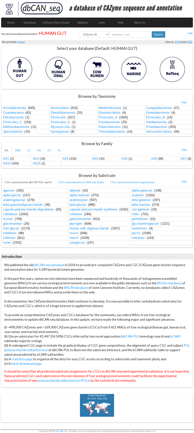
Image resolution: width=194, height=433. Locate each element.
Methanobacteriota (16, 127)
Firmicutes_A (108, 117)
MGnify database (169, 283)
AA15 (36, 163)
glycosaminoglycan (146, 223)
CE (29, 150)
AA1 (6, 158)
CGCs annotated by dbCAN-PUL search (28, 182)
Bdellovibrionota (110, 108)
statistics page (22, 359)
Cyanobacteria (13, 112)
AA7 (183, 158)
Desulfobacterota (63, 112)
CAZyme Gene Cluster (56, 22)
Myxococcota (61, 127)
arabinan (138, 195)
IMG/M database (76, 288)
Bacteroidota (60, 108)
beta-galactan (142, 200)
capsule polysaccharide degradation (29, 209)
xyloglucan (78, 242)
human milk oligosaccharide (90, 228)
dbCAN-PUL (130, 336)
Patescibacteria (110, 127)
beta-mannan (141, 204)
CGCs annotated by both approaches (132, 182)
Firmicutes (59, 117)
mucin (74, 233)
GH (39, 150)
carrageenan (141, 209)
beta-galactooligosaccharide (23, 204)
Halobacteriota (156, 122)
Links (102, 22)
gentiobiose (140, 219)
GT (49, 150)
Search (158, 34)
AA (6, 150)
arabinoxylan (79, 200)
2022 (189, 41)
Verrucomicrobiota (159, 131)
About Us (139, 22)
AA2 (36, 158)
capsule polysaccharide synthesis (94, 209)
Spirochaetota (13, 131)
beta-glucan (78, 204)
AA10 (7, 163)
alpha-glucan (12, 195)
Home (10, 22)
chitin (136, 214)
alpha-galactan (142, 190)
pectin (136, 233)
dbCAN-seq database (49, 265)
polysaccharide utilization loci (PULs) (64, 380)
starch (74, 238)
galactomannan (81, 219)
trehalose (139, 238)
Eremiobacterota (158, 112)
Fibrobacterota (13, 117)
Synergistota (60, 131)
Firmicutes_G (61, 122)
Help (120, 22)
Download (30, 22)
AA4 (95, 158)
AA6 (154, 158)
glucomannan (13, 223)
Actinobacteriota (15, 108)
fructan (8, 219)
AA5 (125, 158)
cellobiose (10, 214)
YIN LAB (59, 431)
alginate (75, 190)
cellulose (76, 214)
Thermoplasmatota (112, 131)
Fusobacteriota (109, 122)
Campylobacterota (159, 108)
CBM (18, 150)
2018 (178, 41)
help (190, 33)
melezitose (140, 228)
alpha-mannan (80, 195)
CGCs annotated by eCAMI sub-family (81, 182)
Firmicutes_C (13, 122)
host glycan (11, 228)
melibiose (10, 233)
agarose (9, 190)
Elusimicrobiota (110, 112)
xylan (7, 242)
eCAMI (175, 336)
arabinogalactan (14, 200)
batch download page (26, 364)
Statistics (82, 22)
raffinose (9, 238)
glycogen (76, 223)
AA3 (65, 158)
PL (59, 150)
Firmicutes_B (156, 117)
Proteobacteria (157, 127)
